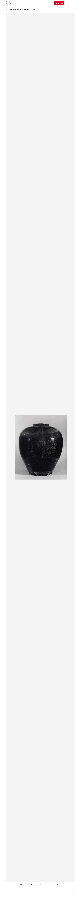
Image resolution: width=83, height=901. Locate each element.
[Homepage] (8, 3)
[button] (73, 890)
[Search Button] (68, 3)
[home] (7, 9)
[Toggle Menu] (73, 3)
